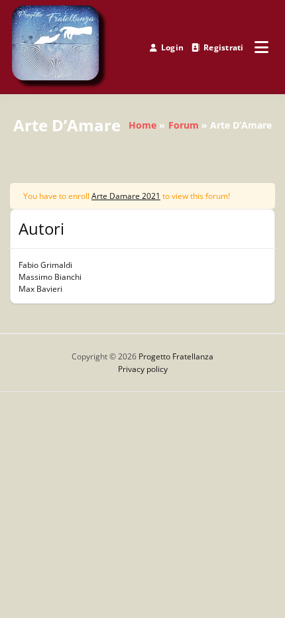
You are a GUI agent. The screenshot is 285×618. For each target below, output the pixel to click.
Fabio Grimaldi (45, 265)
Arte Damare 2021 (125, 196)
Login (172, 47)
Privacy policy (143, 369)
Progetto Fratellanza (176, 356)
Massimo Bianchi (50, 276)
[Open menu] (261, 47)
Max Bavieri (40, 288)
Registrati (223, 47)
